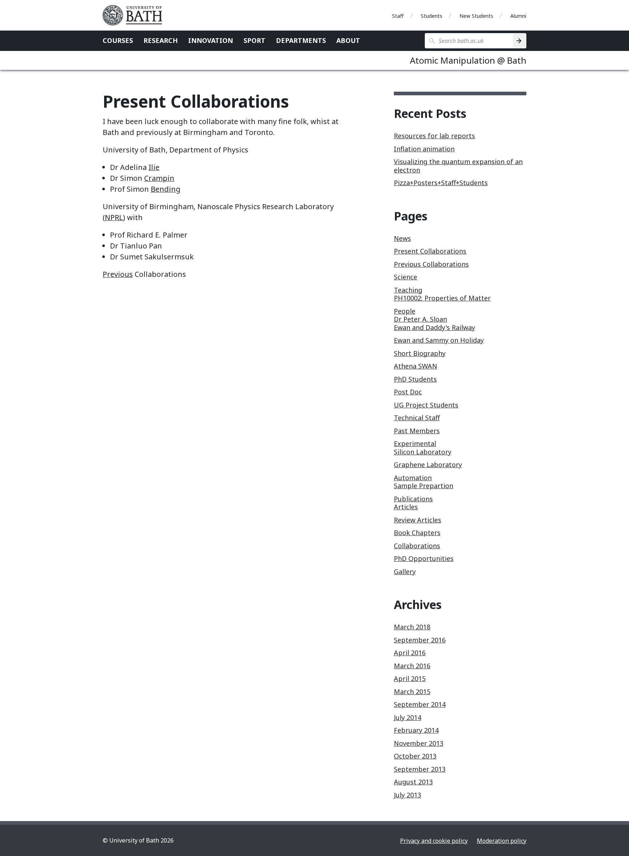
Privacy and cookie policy (434, 841)
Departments (301, 40)
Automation (413, 477)
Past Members (417, 430)
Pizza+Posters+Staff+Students (441, 182)
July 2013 (407, 795)
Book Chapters (417, 532)
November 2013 (418, 743)
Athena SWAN (415, 366)
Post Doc (408, 391)
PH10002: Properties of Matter (442, 298)
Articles (406, 506)
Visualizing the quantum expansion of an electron (458, 165)
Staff (398, 15)
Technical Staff (417, 417)
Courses (118, 40)
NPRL (114, 217)
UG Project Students (426, 405)
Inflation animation (424, 148)
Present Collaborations (430, 251)
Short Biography (420, 353)
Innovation (210, 40)
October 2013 (415, 756)
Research (160, 40)
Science (405, 276)
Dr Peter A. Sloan (420, 319)
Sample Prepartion (423, 485)
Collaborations (417, 545)
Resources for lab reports (434, 135)
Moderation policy (501, 841)
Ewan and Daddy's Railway (434, 327)
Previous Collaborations (431, 264)
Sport (254, 40)
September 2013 (420, 769)
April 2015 (410, 678)
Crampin (159, 178)
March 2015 (412, 691)
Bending (166, 189)
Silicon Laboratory (422, 451)
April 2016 (410, 652)
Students (431, 15)
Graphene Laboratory (428, 464)
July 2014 (407, 717)
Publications (413, 498)
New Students (476, 15)
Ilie (154, 167)
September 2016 (420, 640)
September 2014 (420, 704)
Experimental (415, 443)
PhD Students (415, 379)
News (402, 238)
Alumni (518, 15)
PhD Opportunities (424, 558)
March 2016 (412, 665)
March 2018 (412, 626)
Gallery (405, 571)
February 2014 (416, 730)
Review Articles (417, 519)
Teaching (408, 290)
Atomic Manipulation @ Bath (468, 60)
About (348, 40)
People (404, 311)
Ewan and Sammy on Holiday (439, 340)
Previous (118, 274)
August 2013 (413, 781)
